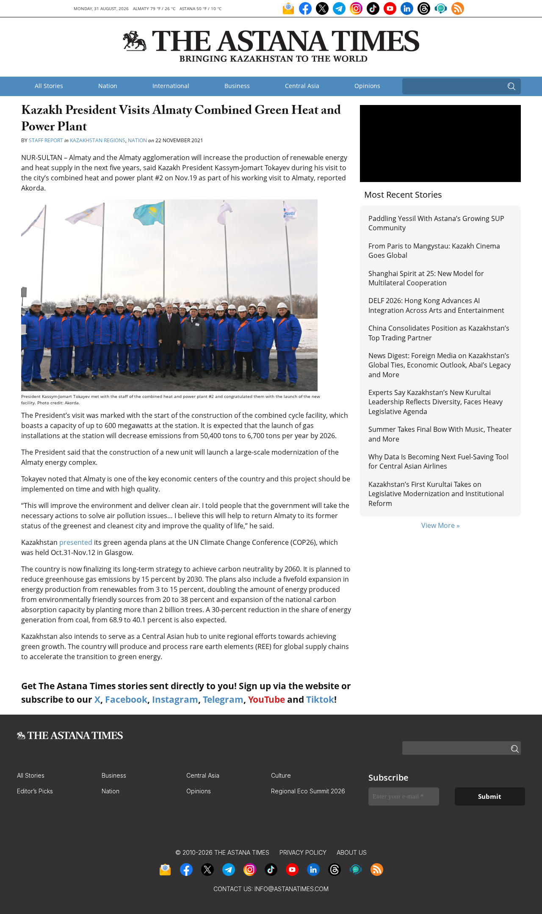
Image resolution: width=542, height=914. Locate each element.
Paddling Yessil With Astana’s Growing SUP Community (436, 223)
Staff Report (46, 140)
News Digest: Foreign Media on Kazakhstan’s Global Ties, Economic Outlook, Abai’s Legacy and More (439, 365)
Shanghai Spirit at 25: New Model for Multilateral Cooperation (426, 278)
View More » (440, 525)
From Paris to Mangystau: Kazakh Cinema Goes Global (434, 250)
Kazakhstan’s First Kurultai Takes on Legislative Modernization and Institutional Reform (436, 494)
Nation (107, 86)
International (170, 86)
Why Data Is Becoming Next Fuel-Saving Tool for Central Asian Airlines (438, 461)
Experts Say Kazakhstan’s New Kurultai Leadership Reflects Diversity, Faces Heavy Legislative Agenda (435, 402)
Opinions (367, 86)
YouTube (266, 699)
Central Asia (302, 86)
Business (237, 86)
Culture (281, 775)
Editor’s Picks (35, 791)
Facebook (126, 699)
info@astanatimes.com (291, 888)
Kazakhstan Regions (97, 140)
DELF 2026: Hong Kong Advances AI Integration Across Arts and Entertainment (436, 305)
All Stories (49, 86)
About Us (352, 852)
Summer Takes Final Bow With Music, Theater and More (440, 434)
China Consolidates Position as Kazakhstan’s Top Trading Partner (438, 332)
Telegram (223, 699)
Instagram (175, 699)
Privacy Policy (302, 852)
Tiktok (320, 699)
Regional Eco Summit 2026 (308, 791)
